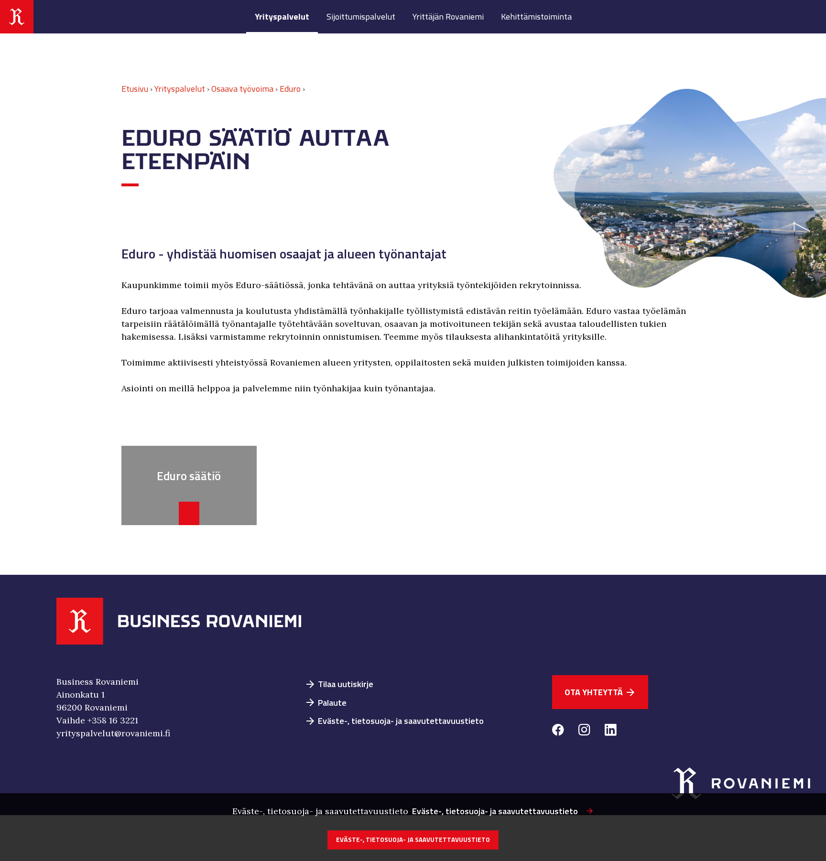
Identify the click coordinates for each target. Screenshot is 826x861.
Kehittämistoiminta (536, 16)
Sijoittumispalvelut (360, 16)
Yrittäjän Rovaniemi (448, 16)
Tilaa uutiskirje (338, 684)
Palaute (325, 702)
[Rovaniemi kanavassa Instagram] (584, 731)
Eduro (290, 88)
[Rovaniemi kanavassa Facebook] (558, 731)
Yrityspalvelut (282, 16)
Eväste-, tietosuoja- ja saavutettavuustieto (394, 720)
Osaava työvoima (242, 88)
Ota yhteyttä (600, 692)
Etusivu (134, 88)
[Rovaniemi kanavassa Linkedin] (611, 731)
